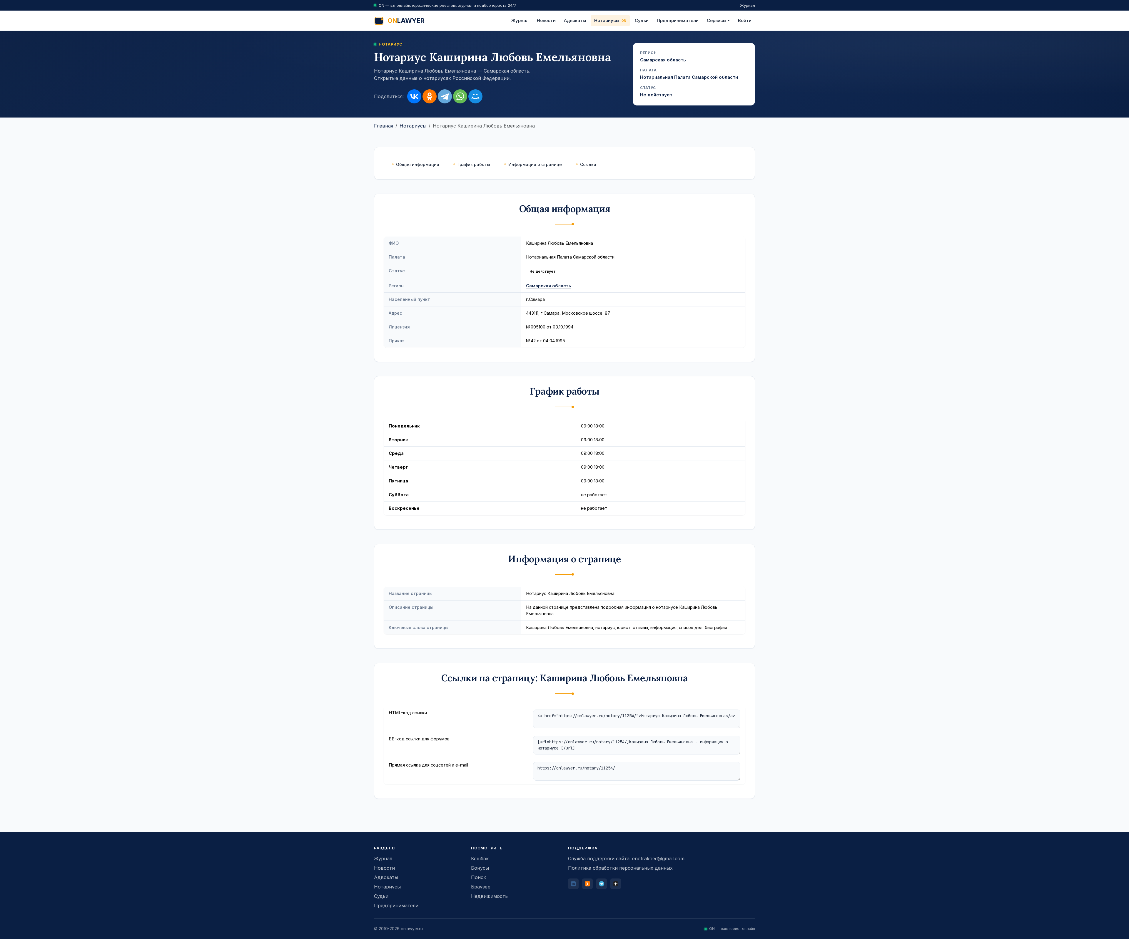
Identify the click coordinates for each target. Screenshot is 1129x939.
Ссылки (588, 164)
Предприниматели (678, 20)
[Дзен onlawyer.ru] (615, 883)
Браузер (480, 887)
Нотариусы (606, 20)
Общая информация (417, 164)
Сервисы (716, 20)
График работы (473, 164)
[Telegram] (445, 96)
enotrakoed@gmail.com (658, 858)
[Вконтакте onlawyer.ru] (573, 883)
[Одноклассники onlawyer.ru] (587, 883)
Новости (546, 20)
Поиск (478, 877)
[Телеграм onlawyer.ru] (601, 883)
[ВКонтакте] (414, 96)
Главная (383, 126)
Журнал (747, 5)
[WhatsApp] (460, 96)
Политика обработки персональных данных (620, 868)
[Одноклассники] (429, 96)
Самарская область (548, 285)
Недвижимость (489, 896)
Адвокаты (575, 20)
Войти (744, 20)
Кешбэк (480, 858)
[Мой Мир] (475, 96)
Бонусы (480, 868)
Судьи (642, 20)
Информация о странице (535, 164)
